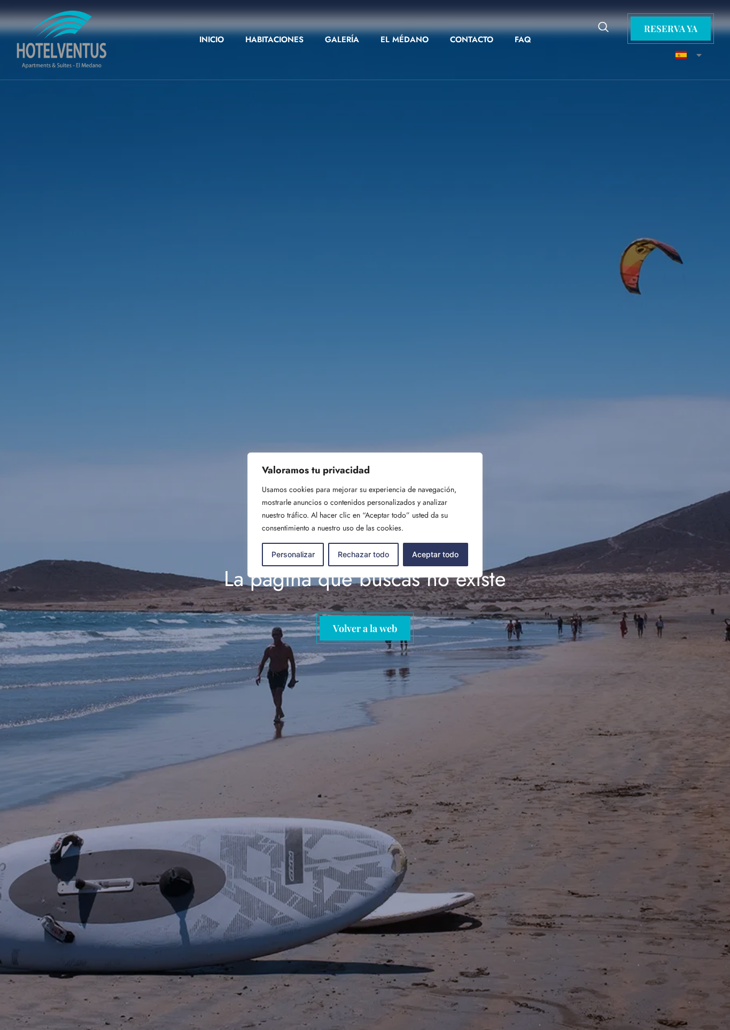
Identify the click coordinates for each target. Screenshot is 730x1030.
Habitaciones (274, 39)
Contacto (471, 39)
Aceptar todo (435, 554)
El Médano (404, 39)
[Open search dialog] (603, 28)
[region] (365, 515)
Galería (342, 39)
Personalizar (293, 554)
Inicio (211, 39)
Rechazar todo (363, 554)
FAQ (523, 39)
